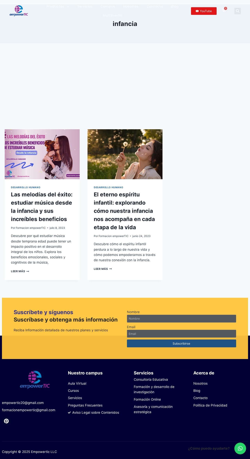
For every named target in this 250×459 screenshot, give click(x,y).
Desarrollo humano (25, 187)
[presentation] (42, 154)
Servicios (85, 6)
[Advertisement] (125, 86)
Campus (107, 6)
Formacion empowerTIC (31, 227)
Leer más (20, 271)
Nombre (133, 312)
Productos (55, 6)
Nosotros (131, 6)
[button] (237, 11)
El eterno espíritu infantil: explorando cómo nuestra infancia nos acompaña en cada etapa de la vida (124, 211)
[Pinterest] (6, 421)
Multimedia (112, 15)
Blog (175, 6)
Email (131, 327)
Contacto (154, 6)
